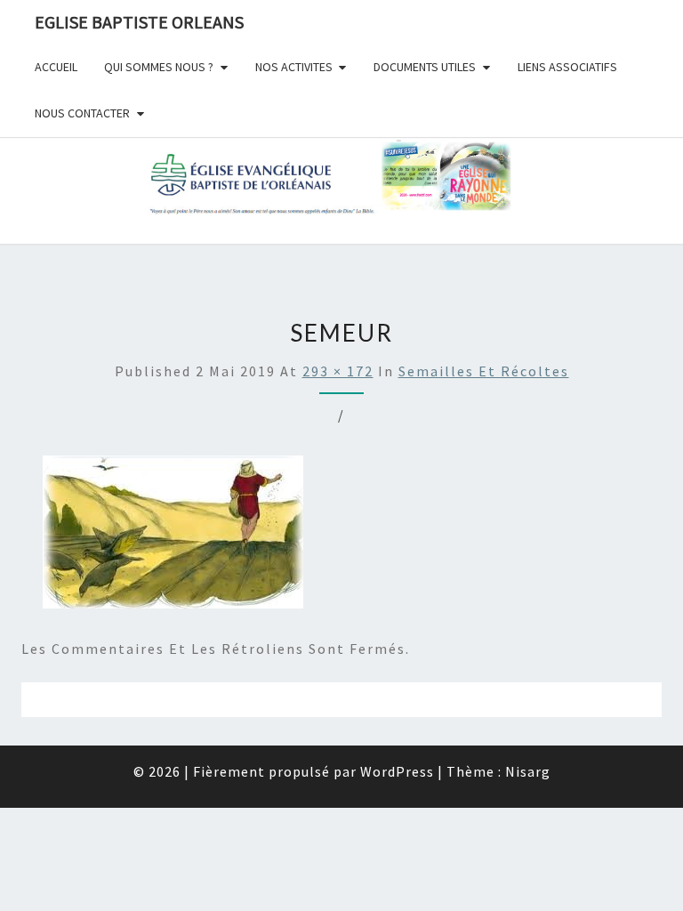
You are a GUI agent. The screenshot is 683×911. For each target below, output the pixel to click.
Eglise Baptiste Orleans (139, 22)
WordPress (397, 771)
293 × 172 (338, 371)
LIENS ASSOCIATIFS (567, 67)
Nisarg (527, 771)
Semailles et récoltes (483, 371)
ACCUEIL (56, 67)
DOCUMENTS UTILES (425, 67)
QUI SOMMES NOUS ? (158, 67)
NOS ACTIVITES (294, 67)
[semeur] (173, 537)
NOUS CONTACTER (82, 113)
